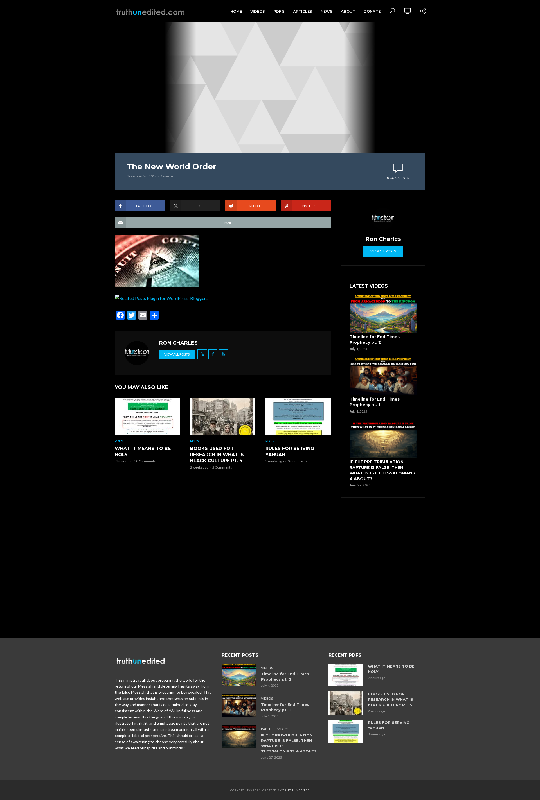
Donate (372, 11)
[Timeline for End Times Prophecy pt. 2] (383, 314)
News (326, 11)
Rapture (268, 729)
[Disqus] (223, 555)
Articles (302, 11)
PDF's (119, 441)
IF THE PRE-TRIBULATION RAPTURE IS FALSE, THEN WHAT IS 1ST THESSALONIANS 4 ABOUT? (382, 470)
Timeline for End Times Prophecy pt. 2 (375, 339)
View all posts (177, 354)
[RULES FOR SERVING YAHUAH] (298, 416)
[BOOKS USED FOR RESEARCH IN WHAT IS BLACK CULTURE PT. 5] (222, 416)
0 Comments (398, 178)
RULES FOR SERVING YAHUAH (290, 451)
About (348, 11)
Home (236, 11)
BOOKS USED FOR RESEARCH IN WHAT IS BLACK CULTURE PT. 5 (217, 454)
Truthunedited (296, 790)
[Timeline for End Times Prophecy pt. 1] (383, 376)
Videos (257, 11)
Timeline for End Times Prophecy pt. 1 (375, 402)
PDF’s (279, 11)
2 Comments (222, 467)
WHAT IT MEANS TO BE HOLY (143, 451)
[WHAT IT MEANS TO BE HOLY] (147, 416)
